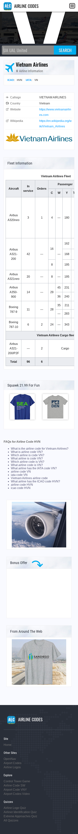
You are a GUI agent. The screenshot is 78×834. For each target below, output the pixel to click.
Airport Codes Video (17, 793)
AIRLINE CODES (25, 6)
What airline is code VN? (27, 458)
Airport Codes (12, 763)
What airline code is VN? (27, 465)
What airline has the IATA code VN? (34, 468)
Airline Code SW (14, 785)
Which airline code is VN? (27, 461)
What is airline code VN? (27, 451)
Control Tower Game (17, 781)
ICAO (10, 80)
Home (7, 744)
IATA (28, 80)
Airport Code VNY (15, 789)
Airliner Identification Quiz (20, 812)
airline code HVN (22, 484)
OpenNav (10, 758)
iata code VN (19, 474)
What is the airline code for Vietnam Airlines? (39, 448)
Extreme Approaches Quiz (20, 816)
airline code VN (21, 471)
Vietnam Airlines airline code (29, 478)
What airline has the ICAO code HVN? (35, 481)
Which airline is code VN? (27, 455)
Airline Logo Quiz (15, 807)
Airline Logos (12, 767)
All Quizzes (11, 820)
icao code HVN (20, 488)
